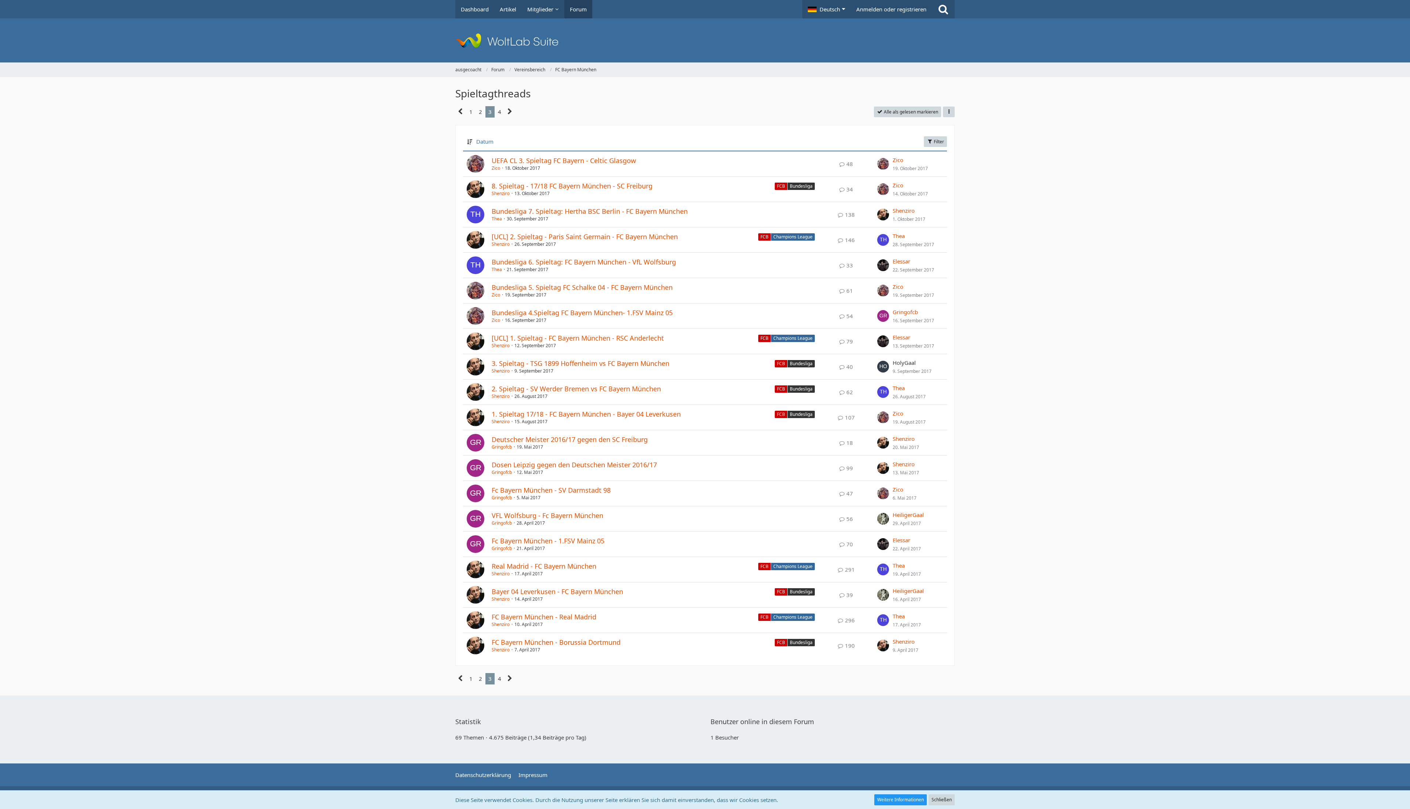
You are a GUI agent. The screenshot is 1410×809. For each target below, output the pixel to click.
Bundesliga (801, 186)
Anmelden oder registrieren (891, 9)
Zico (496, 168)
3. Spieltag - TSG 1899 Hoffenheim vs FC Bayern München (580, 363)
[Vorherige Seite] (460, 111)
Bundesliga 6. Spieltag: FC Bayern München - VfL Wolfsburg (584, 262)
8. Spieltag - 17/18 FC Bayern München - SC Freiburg (572, 185)
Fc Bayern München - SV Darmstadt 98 (551, 490)
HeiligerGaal (908, 514)
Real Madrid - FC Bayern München (544, 566)
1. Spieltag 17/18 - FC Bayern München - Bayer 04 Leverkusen (586, 414)
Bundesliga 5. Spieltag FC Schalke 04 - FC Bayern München (582, 287)
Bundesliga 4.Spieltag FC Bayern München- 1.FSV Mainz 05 (582, 312)
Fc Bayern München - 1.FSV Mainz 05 (548, 540)
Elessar (901, 261)
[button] (826, 9)
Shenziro (501, 193)
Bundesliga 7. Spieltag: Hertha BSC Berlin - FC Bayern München (590, 211)
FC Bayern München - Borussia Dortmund (556, 642)
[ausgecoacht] (705, 40)
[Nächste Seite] (510, 111)
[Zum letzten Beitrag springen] (883, 164)
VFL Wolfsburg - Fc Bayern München (547, 515)
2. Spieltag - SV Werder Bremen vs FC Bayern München (576, 388)
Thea (497, 219)
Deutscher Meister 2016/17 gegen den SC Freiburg (570, 439)
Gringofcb (905, 312)
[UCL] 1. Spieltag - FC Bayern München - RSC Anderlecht (578, 338)
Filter (938, 142)
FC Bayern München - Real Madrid (544, 616)
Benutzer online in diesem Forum (762, 721)
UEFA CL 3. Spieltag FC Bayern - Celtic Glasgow (564, 160)
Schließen (942, 800)
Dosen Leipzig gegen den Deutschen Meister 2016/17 (574, 464)
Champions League (793, 237)
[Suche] (943, 9)
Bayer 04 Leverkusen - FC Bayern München (557, 591)
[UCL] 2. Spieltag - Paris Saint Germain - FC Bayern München (585, 236)
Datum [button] (485, 141)
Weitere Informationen (900, 800)
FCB (781, 186)
